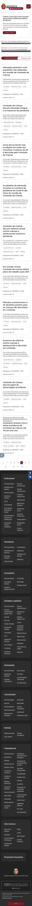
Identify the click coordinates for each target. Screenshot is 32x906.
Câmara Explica (9, 492)
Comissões (6, 86)
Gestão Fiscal (21, 777)
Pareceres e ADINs (20, 612)
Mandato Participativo (8, 680)
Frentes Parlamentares (21, 607)
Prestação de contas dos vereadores (21, 789)
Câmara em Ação (22, 715)
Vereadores (9, 542)
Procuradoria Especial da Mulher (8, 510)
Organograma (21, 519)
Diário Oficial (21, 500)
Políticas (19, 780)
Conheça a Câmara (7, 497)
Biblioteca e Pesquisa (20, 504)
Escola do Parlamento (20, 515)
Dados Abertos (8, 802)
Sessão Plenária (9, 624)
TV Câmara (20, 578)
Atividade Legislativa (12, 601)
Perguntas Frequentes (13, 857)
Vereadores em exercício (9, 551)
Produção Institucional (21, 495)
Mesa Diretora (8, 561)
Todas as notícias (9, 733)
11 (17, 467)
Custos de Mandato (7, 788)
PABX (19, 829)
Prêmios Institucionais (21, 485)
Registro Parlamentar (21, 618)
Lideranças (20, 550)
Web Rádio (20, 582)
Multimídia (20, 700)
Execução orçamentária (21, 769)
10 (13, 467)
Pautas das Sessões (7, 628)
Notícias (6, 90)
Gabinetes (20, 559)
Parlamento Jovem (20, 509)
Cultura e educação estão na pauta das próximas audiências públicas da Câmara (16, 18)
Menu (27, 6)
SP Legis (7, 620)
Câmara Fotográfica (20, 707)
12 (21, 467)
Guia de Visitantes (20, 529)
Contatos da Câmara (8, 844)
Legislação (7, 648)
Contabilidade (21, 773)
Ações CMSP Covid (8, 122)
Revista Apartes (9, 706)
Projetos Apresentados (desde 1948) (8, 611)
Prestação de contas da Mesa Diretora (22, 763)
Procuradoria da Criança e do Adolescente (9, 517)
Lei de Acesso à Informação (22, 678)
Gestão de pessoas (7, 777)
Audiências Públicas (7, 640)
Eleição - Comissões (9, 446)
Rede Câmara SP (9, 710)
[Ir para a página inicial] (9, 6)
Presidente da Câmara (21, 555)
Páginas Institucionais (21, 490)
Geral (24, 86)
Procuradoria (8, 504)
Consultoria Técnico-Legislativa (7, 524)
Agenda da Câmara (7, 583)
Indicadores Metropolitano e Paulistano (22, 755)
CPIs (5, 636)
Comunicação (10, 694)
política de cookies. (7, 898)
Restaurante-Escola (21, 524)
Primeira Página (9, 484)
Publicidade (20, 712)
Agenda (6, 617)
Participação (9, 665)
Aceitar (16, 903)
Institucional (9, 478)
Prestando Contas (7, 806)
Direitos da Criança (11, 58)
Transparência (10, 748)
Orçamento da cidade (21, 647)
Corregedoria (21, 547)
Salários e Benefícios (7, 782)
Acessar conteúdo (9, 32)
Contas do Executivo (7, 652)
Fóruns (19, 622)
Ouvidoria (20, 674)
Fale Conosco (9, 824)
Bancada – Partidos (7, 557)
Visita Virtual (21, 800)
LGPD (19, 832)
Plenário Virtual (21, 585)
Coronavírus (7, 126)
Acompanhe (9, 573)
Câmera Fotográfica (20, 734)
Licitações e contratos (8, 771)
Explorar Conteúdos (16, 8)
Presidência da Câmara (8, 488)
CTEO (6, 501)
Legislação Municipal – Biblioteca (20, 627)
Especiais (20, 652)
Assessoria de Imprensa (8, 714)
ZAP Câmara (21, 670)
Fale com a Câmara (7, 830)
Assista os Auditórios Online (9, 588)
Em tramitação (21, 683)
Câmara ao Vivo (9, 764)
